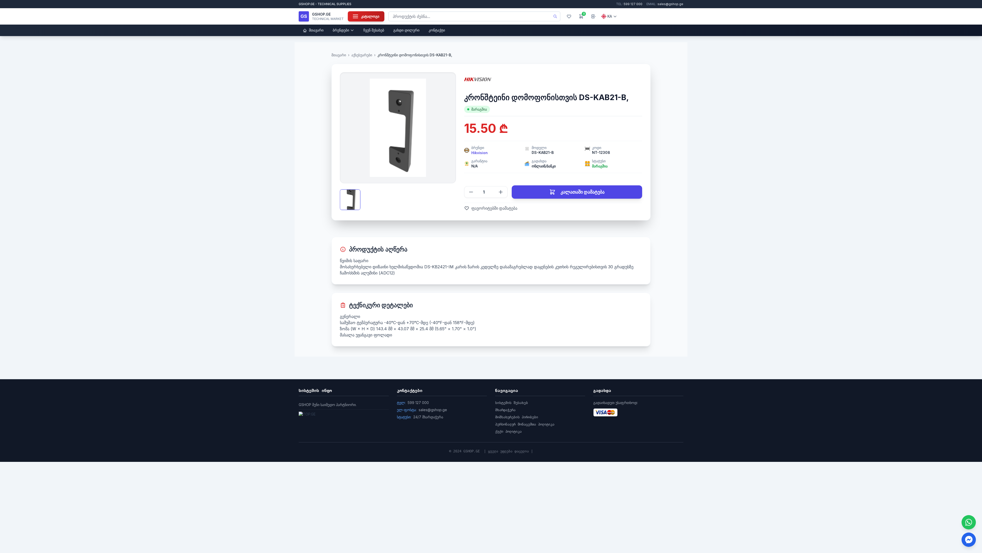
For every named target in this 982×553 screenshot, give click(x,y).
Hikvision (479, 153)
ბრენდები (341, 30)
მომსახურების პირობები (516, 417)
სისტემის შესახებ (511, 403)
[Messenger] (969, 540)
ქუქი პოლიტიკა (508, 431)
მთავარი (315, 30)
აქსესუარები (361, 55)
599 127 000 (629, 4)
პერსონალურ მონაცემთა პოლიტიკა (524, 424)
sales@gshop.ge (664, 4)
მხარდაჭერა (505, 410)
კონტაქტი (437, 30)
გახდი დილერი (406, 30)
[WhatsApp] (969, 522)
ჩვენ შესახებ (373, 30)
